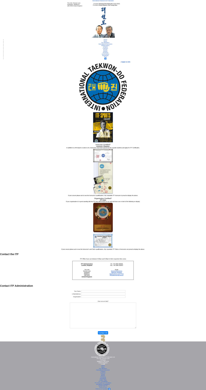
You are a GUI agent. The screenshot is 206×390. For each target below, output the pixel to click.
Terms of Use (103, 387)
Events (105, 49)
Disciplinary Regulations (103, 384)
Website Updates (116, 272)
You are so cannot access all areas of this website (98, 62)
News (105, 41)
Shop (105, 57)
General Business (116, 271)
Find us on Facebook (102, 389)
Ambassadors (105, 45)
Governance (105, 54)
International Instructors (105, 44)
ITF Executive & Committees (103, 383)
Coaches (105, 48)
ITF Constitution (103, 381)
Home (105, 39)
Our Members (105, 42)
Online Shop (103, 380)
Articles (105, 51)
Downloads (105, 55)
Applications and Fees (117, 274)
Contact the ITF (103, 385)
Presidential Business (116, 275)
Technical (105, 52)
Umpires (105, 47)
